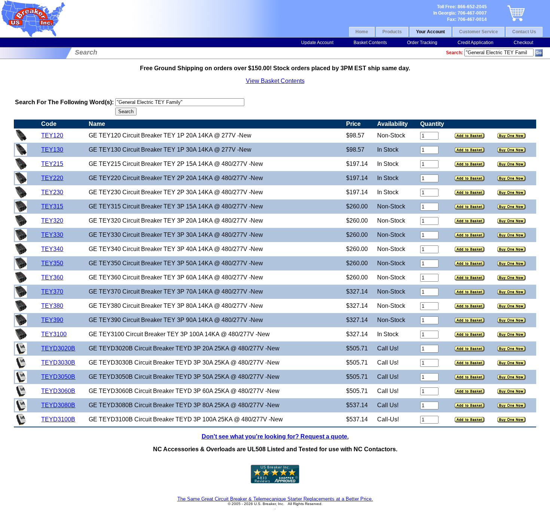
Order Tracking (422, 42)
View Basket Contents (275, 81)
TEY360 (52, 277)
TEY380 (52, 306)
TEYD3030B (58, 362)
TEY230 (52, 192)
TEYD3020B (58, 348)
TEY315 (52, 206)
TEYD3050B (58, 377)
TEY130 (52, 149)
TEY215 (52, 164)
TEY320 (52, 220)
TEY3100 (54, 334)
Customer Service (478, 31)
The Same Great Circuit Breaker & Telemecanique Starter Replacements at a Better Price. (275, 499)
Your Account (430, 31)
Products (392, 31)
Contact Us (524, 31)
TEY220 (52, 178)
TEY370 (52, 291)
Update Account (317, 42)
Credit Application (476, 42)
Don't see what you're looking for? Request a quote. (275, 436)
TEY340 (52, 249)
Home (361, 31)
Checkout (523, 42)
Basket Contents (370, 42)
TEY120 (52, 135)
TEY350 (52, 263)
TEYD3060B (58, 391)
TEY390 (52, 320)
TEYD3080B (58, 405)
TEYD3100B (58, 419)
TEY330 (52, 235)
